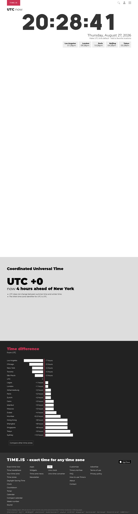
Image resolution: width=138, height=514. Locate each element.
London (85, 44)
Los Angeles (70, 44)
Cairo (9, 401)
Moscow (10, 409)
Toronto (10, 372)
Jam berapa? (101, 512)
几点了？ (21, 512)
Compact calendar (15, 498)
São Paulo (11, 375)
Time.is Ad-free (76, 470)
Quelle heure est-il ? (52, 512)
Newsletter (34, 477)
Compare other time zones (21, 443)
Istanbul (10, 405)
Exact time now (13, 467)
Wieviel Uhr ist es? (113, 512)
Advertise (94, 467)
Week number (13, 501)
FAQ (71, 474)
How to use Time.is (78, 477)
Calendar (11, 494)
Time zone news (36, 474)
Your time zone (13, 474)
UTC (8, 379)
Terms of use (95, 470)
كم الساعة (63, 512)
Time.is (13, 3)
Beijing (112, 44)
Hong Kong (12, 420)
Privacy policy (96, 474)
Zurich (9, 398)
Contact (73, 484)
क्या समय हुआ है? (29, 512)
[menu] (130, 3)
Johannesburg (13, 390)
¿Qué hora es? (39, 512)
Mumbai (10, 416)
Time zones (12, 477)
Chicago (10, 364)
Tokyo (125, 44)
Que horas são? (91, 512)
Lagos (9, 383)
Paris (98, 44)
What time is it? (12, 512)
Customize (74, 467)
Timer (9, 491)
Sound (9, 505)
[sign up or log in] (124, 4)
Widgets (33, 470)
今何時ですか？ (124, 512)
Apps (32, 467)
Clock (9, 484)
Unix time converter (56, 474)
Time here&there (14, 470)
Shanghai (11, 424)
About (72, 481)
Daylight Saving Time (16, 481)
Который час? (80, 512)
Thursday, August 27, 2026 (109, 35)
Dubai (9, 413)
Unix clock (52, 470)
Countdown (12, 488)
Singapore (11, 428)
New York (11, 368)
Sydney (10, 435)
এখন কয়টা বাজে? (71, 512)
